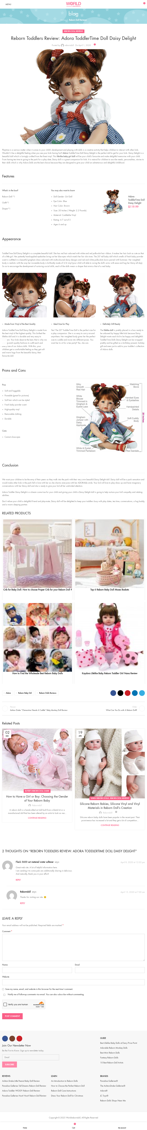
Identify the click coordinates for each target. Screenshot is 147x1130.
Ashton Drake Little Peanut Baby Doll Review (21, 1081)
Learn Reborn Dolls (100, 798)
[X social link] (120, 693)
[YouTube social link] (19, 1038)
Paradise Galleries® (109, 1081)
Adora (65, 153)
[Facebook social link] (113, 693)
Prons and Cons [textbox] (14, 370)
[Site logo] (73, 4)
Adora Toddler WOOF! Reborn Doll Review (21, 1091)
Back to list (73, 708)
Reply (18, 880)
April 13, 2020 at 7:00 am (133, 892)
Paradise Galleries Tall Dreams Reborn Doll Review (24, 1086)
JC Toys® (104, 1096)
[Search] (133, 4)
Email (77, 965)
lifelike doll (108, 330)
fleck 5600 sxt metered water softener (35, 862)
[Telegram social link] (142, 693)
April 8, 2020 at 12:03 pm (133, 862)
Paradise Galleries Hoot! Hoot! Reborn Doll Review (24, 1096)
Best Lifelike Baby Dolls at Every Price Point (118, 1043)
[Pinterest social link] (127, 693)
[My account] (137, 4)
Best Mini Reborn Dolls (110, 1053)
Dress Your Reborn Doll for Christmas (67, 1096)
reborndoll (69, 45)
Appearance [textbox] (11, 239)
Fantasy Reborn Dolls (109, 1058)
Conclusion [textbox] (10, 465)
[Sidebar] (3, 342)
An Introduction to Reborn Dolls (64, 1081)
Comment (7, 931)
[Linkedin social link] (135, 693)
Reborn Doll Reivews (78, 20)
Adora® (103, 1091)
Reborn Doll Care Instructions (63, 1091)
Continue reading (37, 818)
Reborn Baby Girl (25, 693)
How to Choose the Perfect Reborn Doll (68, 1086)
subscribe (62, 994)
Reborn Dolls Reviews (47, 693)
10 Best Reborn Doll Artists (111, 1063)
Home (63, 20)
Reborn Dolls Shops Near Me (113, 1101)
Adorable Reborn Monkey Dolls (113, 1048)
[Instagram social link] (12, 1038)
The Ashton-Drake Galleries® (112, 1086)
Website (5, 977)
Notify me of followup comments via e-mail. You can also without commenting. (45, 994)
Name (5, 965)
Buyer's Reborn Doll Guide (37, 791)
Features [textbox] (8, 176)
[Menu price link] (122, 202)
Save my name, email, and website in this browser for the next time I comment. (39, 989)
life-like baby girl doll (66, 156)
